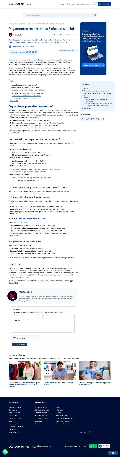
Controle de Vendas (41, 413)
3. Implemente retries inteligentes (24, 98)
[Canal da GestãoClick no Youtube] (85, 432)
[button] (5, 452)
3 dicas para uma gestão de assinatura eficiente (27, 90)
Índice (86, 88)
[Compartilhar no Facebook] (33, 52)
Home (62, 4)
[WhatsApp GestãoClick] (92, 119)
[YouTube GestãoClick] (97, 119)
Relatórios (38, 424)
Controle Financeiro (41, 407)
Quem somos (13, 410)
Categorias (70, 4)
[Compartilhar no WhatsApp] (30, 52)
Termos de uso (82, 446)
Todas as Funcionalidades (64, 424)
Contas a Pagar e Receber (29, 23)
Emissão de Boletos (41, 418)
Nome (16, 314)
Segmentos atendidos (16, 427)
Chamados (59, 410)
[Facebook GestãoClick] (87, 119)
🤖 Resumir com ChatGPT (68, 50)
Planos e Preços (14, 413)
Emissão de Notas (41, 415)
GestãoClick (25, 292)
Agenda (58, 413)
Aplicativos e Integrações (64, 418)
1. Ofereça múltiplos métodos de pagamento (28, 93)
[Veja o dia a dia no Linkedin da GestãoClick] (94, 432)
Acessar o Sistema (15, 407)
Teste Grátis (13, 415)
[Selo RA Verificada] (104, 446)
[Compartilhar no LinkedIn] (27, 52)
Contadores (13, 429)
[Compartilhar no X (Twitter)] (36, 52)
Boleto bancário (16, 123)
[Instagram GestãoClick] (82, 119)
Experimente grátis (104, 4)
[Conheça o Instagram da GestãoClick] (81, 432)
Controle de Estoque (42, 410)
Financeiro (17, 23)
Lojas (58, 407)
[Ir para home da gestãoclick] (16, 5)
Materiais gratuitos (83, 4)
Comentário (17, 320)
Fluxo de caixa (15, 174)
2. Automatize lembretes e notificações (26, 96)
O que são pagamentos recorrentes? (23, 85)
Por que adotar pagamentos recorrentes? (25, 87)
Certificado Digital (62, 415)
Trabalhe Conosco (15, 418)
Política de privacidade (71, 446)
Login (94, 4)
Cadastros (38, 421)
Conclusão (14, 101)
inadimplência (25, 157)
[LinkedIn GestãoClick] (102, 119)
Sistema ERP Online (62, 421)
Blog (10, 421)
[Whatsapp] (99, 432)
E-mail (47, 314)
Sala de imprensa (14, 432)
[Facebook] (90, 432)
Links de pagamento (18, 212)
